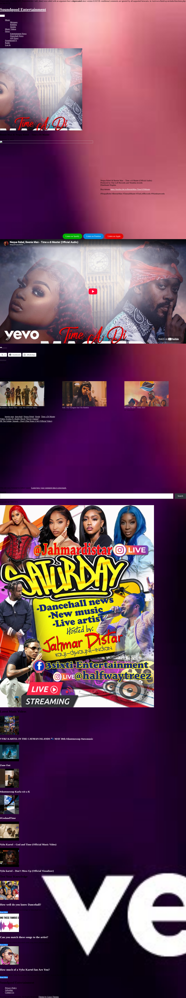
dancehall (19, 417)
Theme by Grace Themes (48, 997)
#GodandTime (8, 818)
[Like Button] (1, 347)
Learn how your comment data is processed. (48, 488)
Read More (4, 912)
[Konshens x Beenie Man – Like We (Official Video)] (30, 393)
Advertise (9, 990)
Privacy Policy (11, 988)
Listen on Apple (114, 236)
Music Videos (10, 29)
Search (3, 492)
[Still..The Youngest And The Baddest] (92, 393)
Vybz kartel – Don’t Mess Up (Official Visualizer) (27, 870)
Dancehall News (16, 36)
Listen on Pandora (93, 236)
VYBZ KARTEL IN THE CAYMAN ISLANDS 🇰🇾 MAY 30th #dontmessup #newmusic (46, 738)
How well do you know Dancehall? (20, 904)
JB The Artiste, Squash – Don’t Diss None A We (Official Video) (26, 421)
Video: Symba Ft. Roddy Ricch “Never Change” (19, 419)
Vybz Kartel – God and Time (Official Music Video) (28, 844)
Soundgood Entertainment (23, 9)
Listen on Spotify (72, 236)
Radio (7, 43)
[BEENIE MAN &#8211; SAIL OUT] (154, 393)
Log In (8, 45)
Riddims (13, 25)
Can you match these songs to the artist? (24, 937)
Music (7, 20)
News (7, 31)
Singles (13, 27)
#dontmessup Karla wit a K (15, 791)
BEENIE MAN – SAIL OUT (134, 408)
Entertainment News (18, 34)
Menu (2, 16)
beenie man (9, 417)
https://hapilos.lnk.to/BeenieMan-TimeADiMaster (130, 189)
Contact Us (9, 992)
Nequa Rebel (29, 417)
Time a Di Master (48, 417)
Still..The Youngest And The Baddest (75, 408)
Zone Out (5, 765)
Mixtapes (13, 22)
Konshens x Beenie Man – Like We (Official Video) (18, 408)
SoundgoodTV (11, 40)
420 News (14, 38)
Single (37, 417)
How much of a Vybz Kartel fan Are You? (25, 969)
